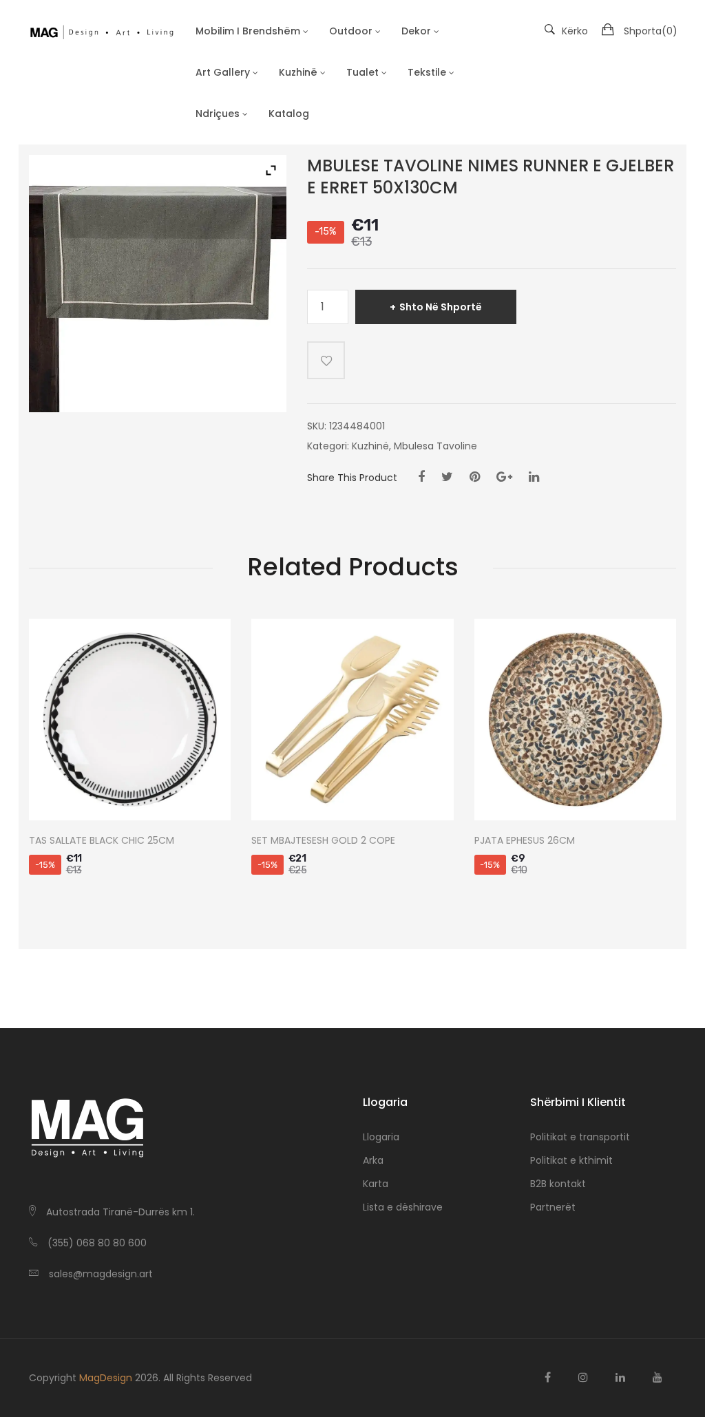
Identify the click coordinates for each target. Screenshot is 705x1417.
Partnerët (553, 1207)
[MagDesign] (101, 31)
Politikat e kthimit (571, 1160)
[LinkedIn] (534, 477)
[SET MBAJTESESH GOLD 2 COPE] (352, 719)
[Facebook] (421, 477)
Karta (375, 1184)
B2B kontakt (558, 1184)
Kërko (575, 31)
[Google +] (504, 477)
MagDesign (105, 1378)
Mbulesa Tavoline (435, 446)
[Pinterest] (475, 477)
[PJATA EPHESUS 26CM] (575, 719)
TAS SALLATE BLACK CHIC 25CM (101, 840)
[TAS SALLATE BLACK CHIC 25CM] (130, 719)
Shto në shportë (440, 307)
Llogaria (381, 1137)
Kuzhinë (370, 446)
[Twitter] (447, 477)
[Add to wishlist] (326, 360)
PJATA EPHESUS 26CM (524, 840)
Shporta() (650, 31)
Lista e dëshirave (403, 1207)
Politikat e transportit (580, 1137)
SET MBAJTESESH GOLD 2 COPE (323, 840)
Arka (373, 1160)
